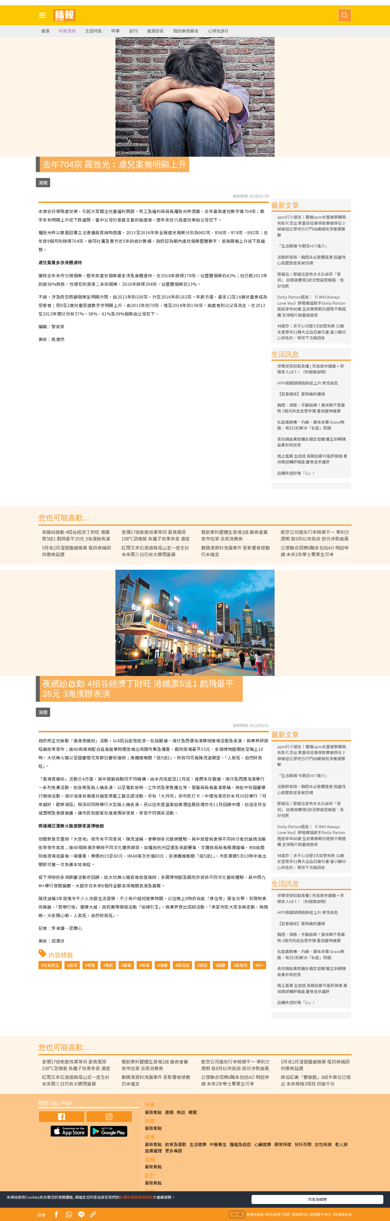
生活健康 (197, 1144)
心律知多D (218, 31)
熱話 (181, 1112)
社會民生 (51, 965)
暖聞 (192, 1112)
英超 (203, 965)
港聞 (42, 182)
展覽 (127, 965)
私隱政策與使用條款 (136, 1197)
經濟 (73, 965)
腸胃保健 (282, 1144)
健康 (45, 31)
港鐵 (163, 965)
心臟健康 (262, 1144)
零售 (91, 965)
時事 (115, 31)
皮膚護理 (153, 1150)
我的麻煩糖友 (186, 31)
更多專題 (173, 1150)
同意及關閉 (317, 1199)
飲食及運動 (175, 1144)
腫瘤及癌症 (240, 1144)
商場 (145, 965)
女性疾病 (323, 1144)
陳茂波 (183, 965)
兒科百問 (302, 1144)
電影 (109, 965)
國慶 (222, 965)
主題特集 (93, 31)
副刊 (133, 31)
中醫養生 (218, 1144)
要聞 (169, 1112)
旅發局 (242, 965)
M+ (260, 965)
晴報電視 (67, 31)
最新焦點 (153, 1112)
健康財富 (155, 31)
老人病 (341, 1144)
